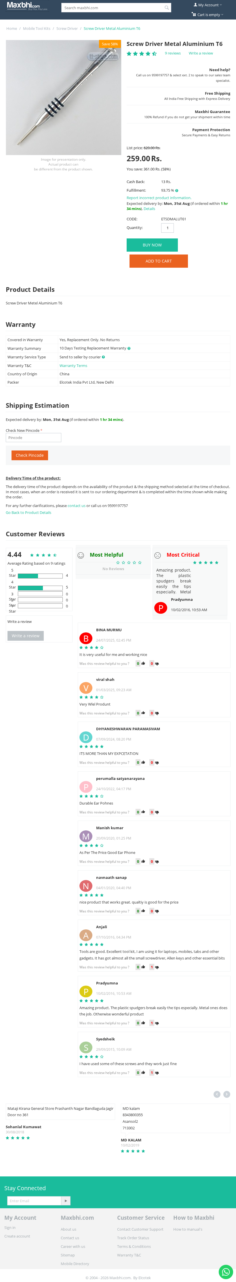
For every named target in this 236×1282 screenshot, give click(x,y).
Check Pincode (30, 455)
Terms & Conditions (134, 1246)
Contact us (70, 1237)
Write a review (201, 53)
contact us (77, 505)
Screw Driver (67, 28)
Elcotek (144, 1277)
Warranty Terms (73, 365)
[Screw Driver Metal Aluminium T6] (63, 97)
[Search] (167, 8)
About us (68, 1229)
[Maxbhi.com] (27, 5)
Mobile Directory (75, 1263)
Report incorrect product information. (159, 197)
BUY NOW (152, 245)
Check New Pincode (22, 430)
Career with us (73, 1246)
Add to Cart (159, 261)
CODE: (132, 219)
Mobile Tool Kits (36, 28)
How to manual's (187, 1229)
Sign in (10, 1227)
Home (11, 28)
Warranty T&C (129, 1255)
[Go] (65, 1200)
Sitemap (68, 1255)
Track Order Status (133, 1237)
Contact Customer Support (140, 1229)
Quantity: (135, 227)
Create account (17, 1236)
